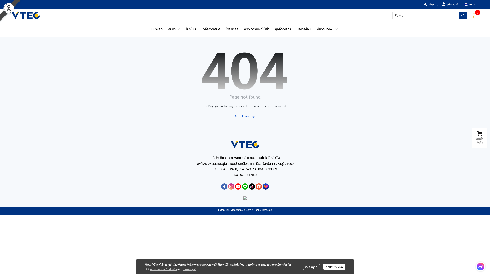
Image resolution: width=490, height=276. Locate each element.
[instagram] (231, 186)
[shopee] (259, 186)
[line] (245, 186)
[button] (470, 4)
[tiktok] (252, 186)
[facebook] (224, 186)
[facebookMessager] (480, 266)
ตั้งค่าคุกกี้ (311, 267)
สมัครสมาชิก (453, 4)
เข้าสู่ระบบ (433, 4)
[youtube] (238, 186)
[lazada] (266, 186)
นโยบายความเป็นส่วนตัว (163, 269)
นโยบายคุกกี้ (189, 269)
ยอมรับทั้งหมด (334, 267)
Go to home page (245, 116)
